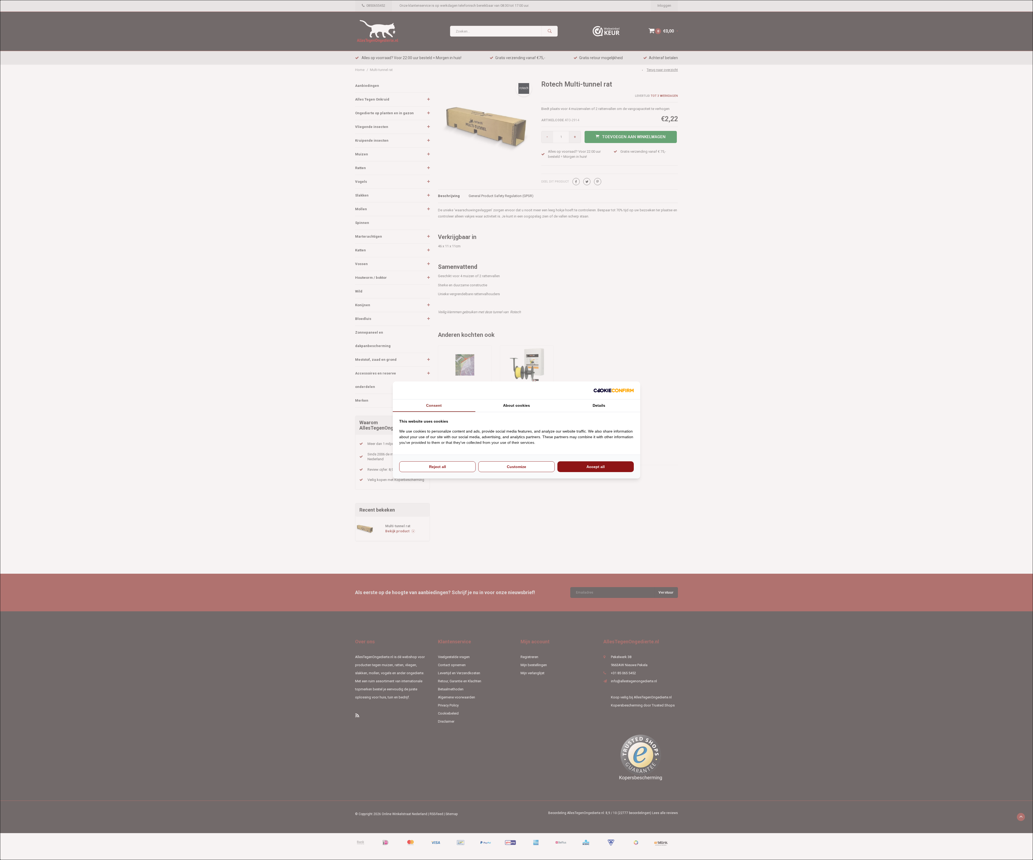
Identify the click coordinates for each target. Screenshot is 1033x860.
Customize (516, 467)
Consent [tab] (434, 405)
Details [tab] (599, 405)
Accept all (595, 467)
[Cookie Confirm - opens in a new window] (613, 390)
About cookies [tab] (516, 405)
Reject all (437, 467)
